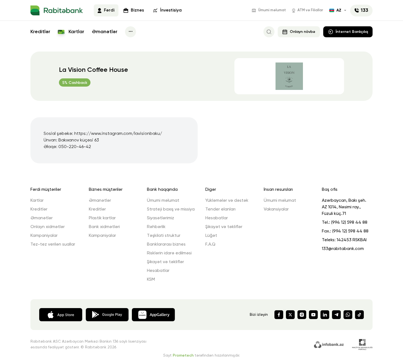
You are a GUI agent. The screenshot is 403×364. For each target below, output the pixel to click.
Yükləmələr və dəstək (226, 200)
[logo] (56, 10)
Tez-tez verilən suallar (52, 244)
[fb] (278, 314)
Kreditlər (40, 31)
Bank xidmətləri (104, 227)
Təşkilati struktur (163, 236)
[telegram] (336, 314)
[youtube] (313, 314)
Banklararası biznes (166, 244)
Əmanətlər (104, 31)
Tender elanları (220, 209)
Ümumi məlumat (272, 10)
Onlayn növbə (302, 32)
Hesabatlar (158, 271)
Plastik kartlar (102, 218)
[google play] (107, 314)
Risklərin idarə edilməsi (169, 253)
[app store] (60, 314)
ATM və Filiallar (310, 10)
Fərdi (109, 10)
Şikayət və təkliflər (165, 262)
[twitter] (290, 314)
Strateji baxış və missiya (171, 209)
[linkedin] (324, 314)
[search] (268, 31)
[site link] (329, 344)
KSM (151, 279)
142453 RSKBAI (352, 240)
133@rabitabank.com (343, 249)
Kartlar (75, 31)
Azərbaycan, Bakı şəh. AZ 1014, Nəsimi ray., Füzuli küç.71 (344, 207)
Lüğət (211, 236)
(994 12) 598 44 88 (349, 222)
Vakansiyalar (276, 209)
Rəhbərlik (156, 227)
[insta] (301, 314)
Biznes (137, 10)
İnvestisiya (171, 10)
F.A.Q (210, 244)
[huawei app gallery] (153, 314)
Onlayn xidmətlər (47, 227)
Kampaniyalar (44, 236)
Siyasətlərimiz (160, 218)
